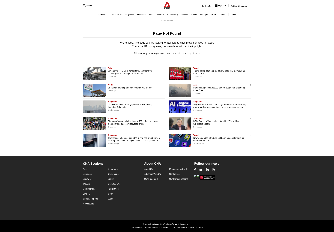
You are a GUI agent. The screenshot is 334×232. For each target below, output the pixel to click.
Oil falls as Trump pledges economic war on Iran (130, 88)
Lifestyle (204, 15)
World (196, 68)
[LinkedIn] (207, 169)
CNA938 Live (114, 184)
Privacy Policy (166, 227)
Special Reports (90, 199)
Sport (110, 194)
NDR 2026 (141, 15)
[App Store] (198, 177)
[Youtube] (200, 169)
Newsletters (88, 204)
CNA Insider (113, 174)
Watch (213, 15)
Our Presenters (151, 179)
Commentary (172, 15)
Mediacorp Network (178, 169)
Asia (151, 15)
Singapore (129, 15)
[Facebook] (195, 169)
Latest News (116, 15)
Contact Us (174, 174)
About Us (148, 169)
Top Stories (102, 15)
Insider (184, 15)
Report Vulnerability (180, 227)
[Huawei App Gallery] (207, 177)
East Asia (160, 15)
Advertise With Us (152, 174)
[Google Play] (195, 177)
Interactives (113, 189)
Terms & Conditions (151, 227)
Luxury (111, 179)
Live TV (86, 194)
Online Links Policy (196, 227)
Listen (222, 15)
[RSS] (214, 169)
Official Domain (136, 227)
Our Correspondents (178, 179)
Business (87, 174)
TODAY (194, 15)
